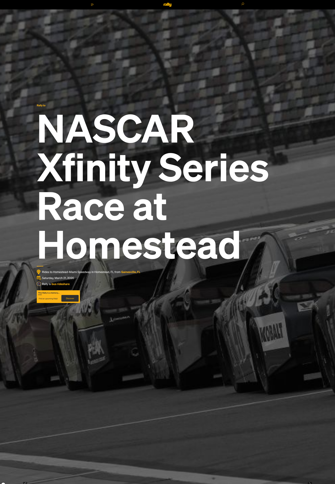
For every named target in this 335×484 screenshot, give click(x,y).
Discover (70, 298)
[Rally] (167, 5)
